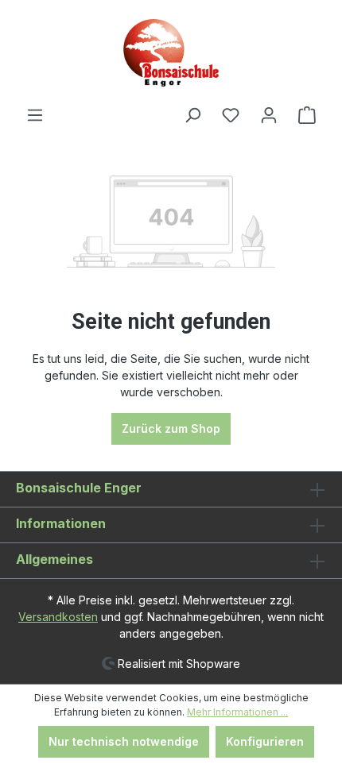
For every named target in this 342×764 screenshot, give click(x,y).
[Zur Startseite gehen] (171, 53)
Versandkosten (58, 616)
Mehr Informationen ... (237, 712)
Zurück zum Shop (171, 428)
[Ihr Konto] (269, 115)
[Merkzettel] (231, 115)
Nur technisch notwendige (124, 741)
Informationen (61, 523)
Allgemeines (54, 559)
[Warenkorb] (307, 115)
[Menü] (35, 115)
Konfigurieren (265, 741)
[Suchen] (192, 115)
